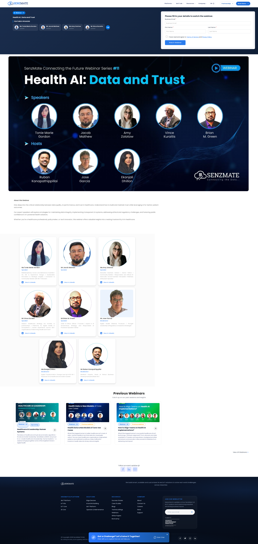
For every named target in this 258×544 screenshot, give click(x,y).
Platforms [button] (168, 3)
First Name (169, 27)
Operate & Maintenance (95, 510)
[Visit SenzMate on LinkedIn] (195, 538)
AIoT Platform (66, 500)
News (139, 510)
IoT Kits (63, 503)
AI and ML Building (92, 503)
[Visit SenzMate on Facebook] (180, 538)
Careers (140, 506)
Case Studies (116, 503)
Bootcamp (115, 519)
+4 (108, 27)
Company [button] (201, 3)
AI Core (63, 510)
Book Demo (242, 4)
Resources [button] (190, 3)
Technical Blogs (117, 510)
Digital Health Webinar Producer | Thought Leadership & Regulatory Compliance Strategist (116, 325)
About (139, 500)
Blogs (113, 506)
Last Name (212, 27)
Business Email (170, 19)
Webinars (115, 513)
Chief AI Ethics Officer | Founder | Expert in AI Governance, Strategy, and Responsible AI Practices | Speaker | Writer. (77, 326)
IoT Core (64, 506)
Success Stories (117, 500)
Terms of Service (193, 37)
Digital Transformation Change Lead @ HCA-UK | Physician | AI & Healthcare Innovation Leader (57, 375)
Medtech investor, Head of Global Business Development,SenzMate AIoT (97, 375)
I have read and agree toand (190, 37)
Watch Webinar (175, 42)
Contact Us (141, 503)
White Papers (116, 516)
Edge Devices (91, 500)
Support (140, 513)
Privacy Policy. (207, 37)
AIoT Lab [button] (179, 3)
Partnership (226, 4)
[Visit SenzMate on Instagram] (190, 538)
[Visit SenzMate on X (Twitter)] (185, 538)
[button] (18, 3)
